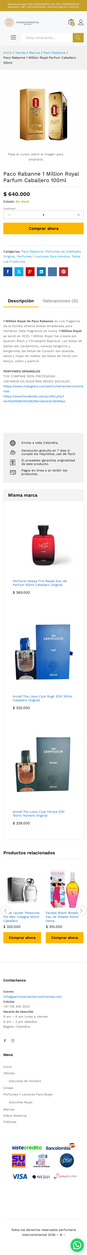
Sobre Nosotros (15, 1115)
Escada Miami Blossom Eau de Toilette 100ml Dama (63, 917)
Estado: (9, 201)
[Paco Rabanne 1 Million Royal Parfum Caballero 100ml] (7, 271)
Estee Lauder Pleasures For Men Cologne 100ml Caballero (21, 917)
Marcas (8, 1109)
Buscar (78, 37)
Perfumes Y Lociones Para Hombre (43, 256)
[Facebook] (5, 1040)
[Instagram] (13, 1041)
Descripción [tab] (21, 301)
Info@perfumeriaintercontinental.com (32, 996)
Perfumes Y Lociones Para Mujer (28, 1094)
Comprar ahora (43, 228)
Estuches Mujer (21, 1102)
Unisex (8, 1088)
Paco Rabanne (32, 251)
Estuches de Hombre (25, 1081)
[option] (22, 910)
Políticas (9, 1122)
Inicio (7, 1066)
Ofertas (9, 1073)
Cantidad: (9, 208)
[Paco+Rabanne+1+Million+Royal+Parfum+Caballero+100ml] (18, 271)
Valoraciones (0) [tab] (60, 301)
